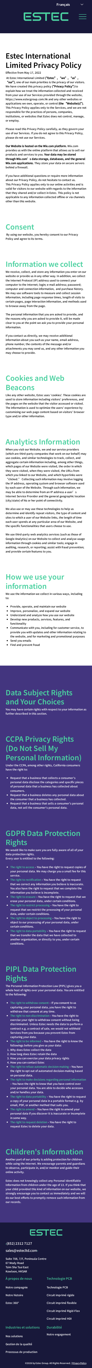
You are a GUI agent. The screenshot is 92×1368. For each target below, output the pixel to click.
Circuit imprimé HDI (59, 1318)
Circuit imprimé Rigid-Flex (63, 1311)
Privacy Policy (79, 1363)
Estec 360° (12, 1303)
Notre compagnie (17, 1287)
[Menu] (82, 17)
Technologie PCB (57, 1287)
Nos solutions (14, 1336)
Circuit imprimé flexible (62, 1303)
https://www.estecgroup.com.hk (27, 99)
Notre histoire (14, 1295)
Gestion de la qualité (19, 1344)
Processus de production (21, 1352)
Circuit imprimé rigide (60, 1295)
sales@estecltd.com (21, 1250)
